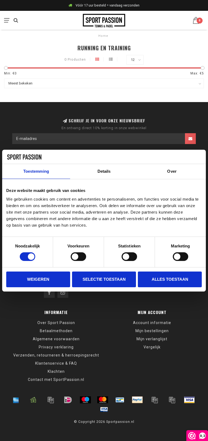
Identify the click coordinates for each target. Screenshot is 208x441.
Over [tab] (171, 171)
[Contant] (33, 400)
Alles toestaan (170, 279)
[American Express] (16, 400)
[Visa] (189, 400)
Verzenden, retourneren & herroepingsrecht (56, 355)
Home (103, 36)
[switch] (78, 256)
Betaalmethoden (56, 331)
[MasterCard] (102, 400)
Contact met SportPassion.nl (56, 379)
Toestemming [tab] (36, 171)
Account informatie (152, 323)
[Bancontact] (120, 400)
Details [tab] (104, 171)
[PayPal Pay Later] (172, 400)
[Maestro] (85, 400)
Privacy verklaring (56, 347)
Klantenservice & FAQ (56, 363)
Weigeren (38, 279)
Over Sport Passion (56, 323)
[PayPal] (137, 400)
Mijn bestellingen (152, 331)
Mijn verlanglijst (151, 339)
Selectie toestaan (104, 279)
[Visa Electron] (104, 409)
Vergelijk (152, 347)
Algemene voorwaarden (56, 339)
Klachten (56, 371)
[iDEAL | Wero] (68, 400)
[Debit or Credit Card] (50, 400)
